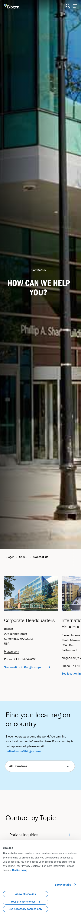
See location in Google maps (22, 667)
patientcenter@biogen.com (23, 751)
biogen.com (11, 651)
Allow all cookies (25, 894)
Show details (63, 884)
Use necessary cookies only (25, 909)
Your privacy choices (23, 901)
